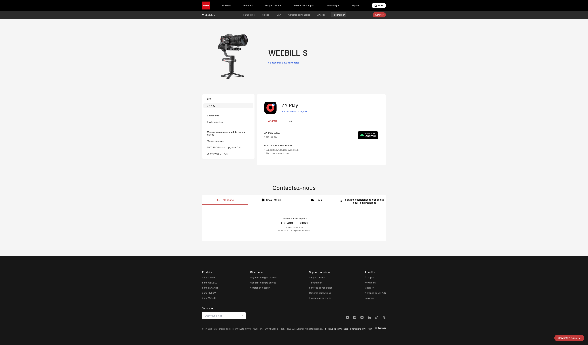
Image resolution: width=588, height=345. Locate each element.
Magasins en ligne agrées (263, 282)
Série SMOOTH (210, 287)
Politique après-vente (320, 298)
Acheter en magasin (260, 287)
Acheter (379, 14)
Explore (356, 5)
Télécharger (333, 5)
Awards (321, 14)
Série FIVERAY (209, 293)
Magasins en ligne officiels (263, 277)
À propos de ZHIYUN (375, 293)
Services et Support (304, 5)
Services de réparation (320, 287)
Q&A (279, 14)
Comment (369, 298)
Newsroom (370, 282)
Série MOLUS (209, 298)
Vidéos (265, 14)
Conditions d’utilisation (361, 329)
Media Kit (369, 287)
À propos (369, 277)
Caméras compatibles (299, 14)
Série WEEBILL (209, 282)
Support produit (273, 5)
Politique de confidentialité (337, 329)
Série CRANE (208, 277)
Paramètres (249, 14)
